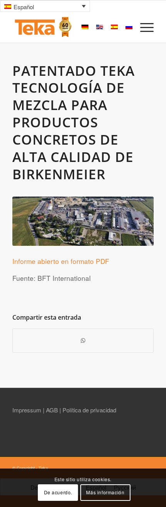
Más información (105, 492)
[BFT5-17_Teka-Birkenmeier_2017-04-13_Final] (83, 221)
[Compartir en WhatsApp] (83, 340)
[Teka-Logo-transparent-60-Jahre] (68, 27)
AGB (52, 410)
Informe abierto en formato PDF (60, 261)
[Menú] (143, 27)
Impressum (27, 410)
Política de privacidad (89, 410)
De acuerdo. (58, 492)
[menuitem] (143, 27)
